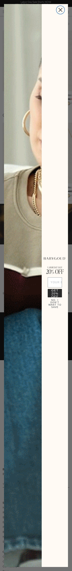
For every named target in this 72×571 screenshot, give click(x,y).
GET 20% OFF (54, 293)
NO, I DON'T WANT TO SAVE (54, 303)
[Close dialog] (60, 10)
